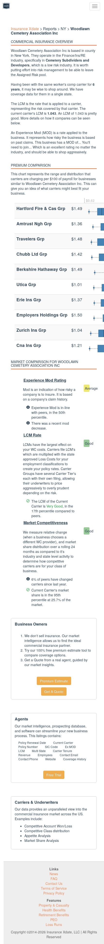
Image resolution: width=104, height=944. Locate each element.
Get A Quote (53, 691)
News (54, 873)
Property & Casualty (54, 905)
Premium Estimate (54, 680)
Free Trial (53, 774)
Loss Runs (54, 924)
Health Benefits (54, 910)
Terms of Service (54, 888)
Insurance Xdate (25, 28)
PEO (53, 919)
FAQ (54, 878)
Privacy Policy (53, 893)
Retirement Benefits (54, 914)
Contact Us (53, 883)
